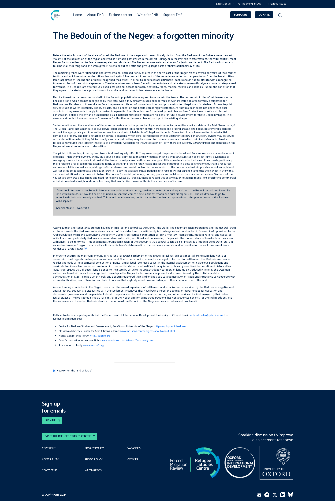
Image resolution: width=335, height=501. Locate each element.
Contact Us (49, 470)
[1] (54, 370)
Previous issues (277, 3)
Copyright (48, 448)
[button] (279, 15)
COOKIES (132, 459)
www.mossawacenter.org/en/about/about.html (147, 331)
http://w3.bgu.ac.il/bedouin (170, 326)
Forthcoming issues (249, 3)
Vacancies (134, 448)
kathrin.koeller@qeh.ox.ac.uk (206, 315)
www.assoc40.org (93, 345)
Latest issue (223, 3)
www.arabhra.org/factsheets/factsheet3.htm (128, 340)
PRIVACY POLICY (94, 448)
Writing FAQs (93, 470)
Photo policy (93, 459)
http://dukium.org (100, 336)
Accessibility (50, 459)
